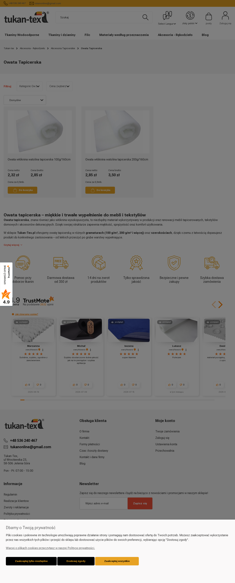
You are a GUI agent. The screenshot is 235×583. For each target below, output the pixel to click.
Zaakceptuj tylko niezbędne (31, 561)
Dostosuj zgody (75, 561)
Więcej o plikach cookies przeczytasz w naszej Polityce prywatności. (50, 548)
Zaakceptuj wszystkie (117, 561)
